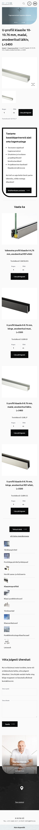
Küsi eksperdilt (19, 827)
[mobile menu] (35, 4)
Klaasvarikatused (11, 623)
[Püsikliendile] (29, 4)
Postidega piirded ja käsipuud (16, 562)
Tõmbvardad (9, 611)
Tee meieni (19, 802)
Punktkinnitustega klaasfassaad (16, 635)
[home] (7, 3)
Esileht (4, 48)
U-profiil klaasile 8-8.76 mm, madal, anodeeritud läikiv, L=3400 (19, 407)
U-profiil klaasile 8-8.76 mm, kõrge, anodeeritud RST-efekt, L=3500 (20, 485)
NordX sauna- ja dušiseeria (14, 574)
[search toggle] (24, 3)
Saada (7, 724)
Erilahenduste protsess (16, 190)
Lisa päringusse (25, 112)
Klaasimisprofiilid (13, 48)
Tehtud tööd (17, 529)
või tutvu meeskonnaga (19, 536)
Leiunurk (7, 647)
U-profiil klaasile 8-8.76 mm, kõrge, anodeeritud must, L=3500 (19, 329)
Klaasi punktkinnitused (13, 599)
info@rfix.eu (30, 821)
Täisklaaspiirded (10, 550)
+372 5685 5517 (19, 768)
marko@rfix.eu (19, 771)
